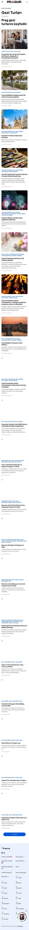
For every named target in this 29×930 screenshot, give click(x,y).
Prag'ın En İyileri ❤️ (6, 857)
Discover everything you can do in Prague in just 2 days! (13, 585)
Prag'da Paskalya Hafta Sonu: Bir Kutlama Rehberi (12, 259)
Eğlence (18, 212)
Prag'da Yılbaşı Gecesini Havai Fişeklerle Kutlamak (11, 219)
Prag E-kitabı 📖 (20, 857)
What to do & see (16, 462)
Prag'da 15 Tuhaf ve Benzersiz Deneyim (11, 136)
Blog (12, 51)
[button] (2, 2)
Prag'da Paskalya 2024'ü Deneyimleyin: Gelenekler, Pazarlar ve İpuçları (13, 385)
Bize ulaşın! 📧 (5, 876)
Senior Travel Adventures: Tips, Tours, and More (12, 666)
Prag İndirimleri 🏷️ (21, 861)
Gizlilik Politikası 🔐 (6, 872)
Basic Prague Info (6, 460)
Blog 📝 (18, 866)
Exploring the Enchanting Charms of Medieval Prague (14, 626)
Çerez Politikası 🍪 (21, 872)
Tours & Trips (5, 623)
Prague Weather (19, 460)
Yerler (6, 254)
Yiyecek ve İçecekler (10, 421)
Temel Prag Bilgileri (6, 131)
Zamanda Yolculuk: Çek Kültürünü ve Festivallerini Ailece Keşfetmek (14, 425)
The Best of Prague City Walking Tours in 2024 (12, 705)
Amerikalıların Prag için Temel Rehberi (11, 344)
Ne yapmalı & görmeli (7, 215)
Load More (14, 834)
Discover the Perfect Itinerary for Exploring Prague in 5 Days (13, 506)
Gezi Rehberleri (13, 254)
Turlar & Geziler (5, 51)
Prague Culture (5, 539)
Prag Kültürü (19, 131)
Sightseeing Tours (6, 462)
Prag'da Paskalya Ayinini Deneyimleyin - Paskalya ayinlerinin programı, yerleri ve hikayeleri (13, 302)
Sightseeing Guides (7, 502)
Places (17, 501)
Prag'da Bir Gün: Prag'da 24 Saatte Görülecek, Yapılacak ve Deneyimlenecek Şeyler (13, 56)
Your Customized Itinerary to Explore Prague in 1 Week (11, 466)
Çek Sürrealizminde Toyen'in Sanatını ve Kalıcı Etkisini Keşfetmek (14, 175)
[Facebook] (2, 853)
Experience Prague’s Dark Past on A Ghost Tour (14, 818)
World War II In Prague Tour (11, 743)
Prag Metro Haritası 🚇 (6, 861)
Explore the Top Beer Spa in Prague (13, 780)
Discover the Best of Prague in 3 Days (12, 546)
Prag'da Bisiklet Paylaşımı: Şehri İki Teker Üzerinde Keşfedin (13, 96)
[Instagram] (4, 853)
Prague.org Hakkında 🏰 (7, 867)
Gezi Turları (17, 51)
